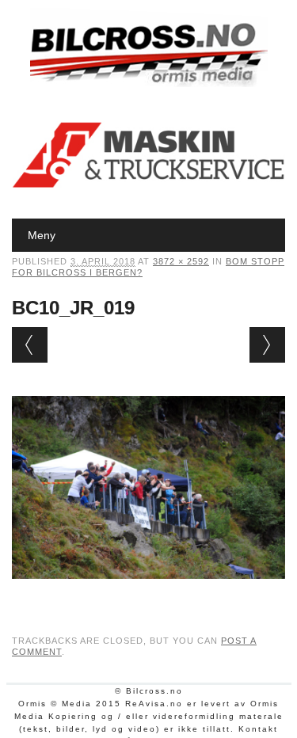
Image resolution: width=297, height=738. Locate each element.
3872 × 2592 (181, 261)
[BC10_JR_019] (148, 594)
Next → (267, 345)
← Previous (30, 345)
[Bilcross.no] (149, 83)
